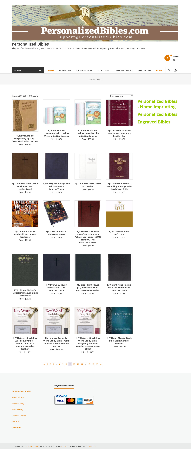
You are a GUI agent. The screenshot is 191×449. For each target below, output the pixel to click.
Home (51, 70)
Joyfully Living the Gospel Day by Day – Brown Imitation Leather (25, 138)
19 (97, 364)
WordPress (92, 446)
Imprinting (65, 70)
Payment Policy (18, 403)
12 (74, 364)
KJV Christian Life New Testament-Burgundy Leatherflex (119, 133)
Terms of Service (19, 415)
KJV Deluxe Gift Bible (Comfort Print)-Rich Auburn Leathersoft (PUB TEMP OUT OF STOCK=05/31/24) (88, 237)
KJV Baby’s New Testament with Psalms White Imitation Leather (56, 133)
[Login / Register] (175, 70)
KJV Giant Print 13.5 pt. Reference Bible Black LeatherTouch (119, 287)
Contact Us (144, 70)
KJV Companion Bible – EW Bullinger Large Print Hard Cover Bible (119, 186)
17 (89, 364)
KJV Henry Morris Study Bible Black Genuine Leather (119, 340)
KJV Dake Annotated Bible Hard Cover (56, 233)
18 (93, 364)
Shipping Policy (124, 70)
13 (78, 364)
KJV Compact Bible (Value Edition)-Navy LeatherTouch (56, 186)
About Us (15, 421)
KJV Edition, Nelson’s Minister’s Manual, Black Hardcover (25, 293)
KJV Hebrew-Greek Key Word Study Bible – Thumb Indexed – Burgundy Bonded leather (25, 343)
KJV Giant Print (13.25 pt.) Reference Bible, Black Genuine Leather (88, 287)
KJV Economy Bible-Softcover (119, 233)
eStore (63, 446)
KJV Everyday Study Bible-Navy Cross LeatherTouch (56, 287)
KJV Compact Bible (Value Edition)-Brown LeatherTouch (25, 186)
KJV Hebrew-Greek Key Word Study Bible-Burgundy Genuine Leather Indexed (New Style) (88, 343)
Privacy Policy (17, 409)
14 (82, 364)
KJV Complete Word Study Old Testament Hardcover (25, 234)
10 (66, 364)
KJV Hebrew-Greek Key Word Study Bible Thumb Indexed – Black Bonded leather (56, 342)
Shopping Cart (84, 70)
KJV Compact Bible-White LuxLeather (88, 185)
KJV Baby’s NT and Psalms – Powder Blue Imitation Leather (88, 133)
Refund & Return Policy (21, 391)
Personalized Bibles (30, 44)
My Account (104, 70)
